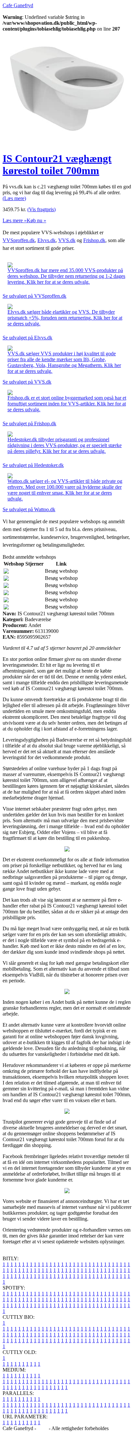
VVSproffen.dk (19, 240)
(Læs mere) (14, 198)
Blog (42, 1428)
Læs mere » (15, 220)
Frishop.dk (94, 240)
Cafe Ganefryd (18, 5)
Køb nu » (36, 220)
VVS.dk (66, 240)
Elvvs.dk (46, 240)
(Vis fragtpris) (41, 209)
